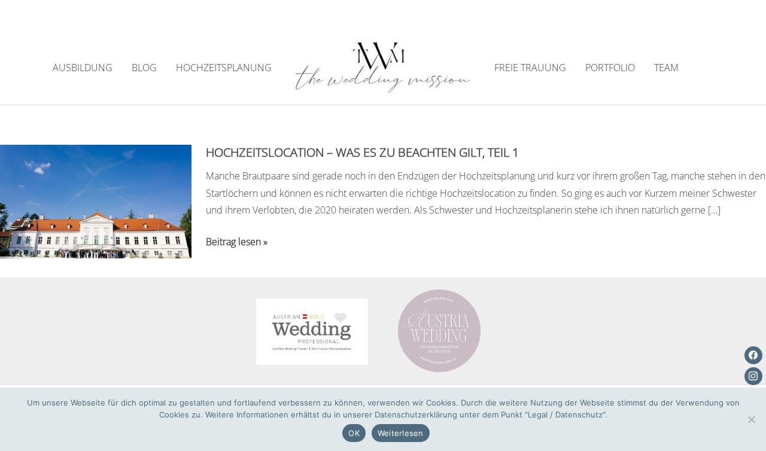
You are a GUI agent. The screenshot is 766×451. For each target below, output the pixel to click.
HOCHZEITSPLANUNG (224, 67)
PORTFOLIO (610, 67)
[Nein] (751, 419)
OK (354, 433)
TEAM (666, 67)
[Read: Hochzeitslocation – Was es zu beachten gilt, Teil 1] (96, 200)
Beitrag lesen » (237, 242)
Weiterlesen (401, 433)
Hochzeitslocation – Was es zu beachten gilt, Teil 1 (362, 152)
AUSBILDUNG (83, 67)
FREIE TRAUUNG (530, 67)
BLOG (144, 67)
